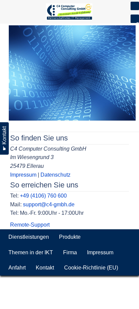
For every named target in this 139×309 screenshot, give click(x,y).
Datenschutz (55, 175)
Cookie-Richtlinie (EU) (91, 268)
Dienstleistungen (28, 237)
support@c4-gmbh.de (49, 204)
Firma (70, 252)
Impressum (23, 175)
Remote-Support (30, 225)
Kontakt (45, 268)
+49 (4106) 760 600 (43, 196)
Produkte (70, 237)
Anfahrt (17, 268)
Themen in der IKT (30, 252)
